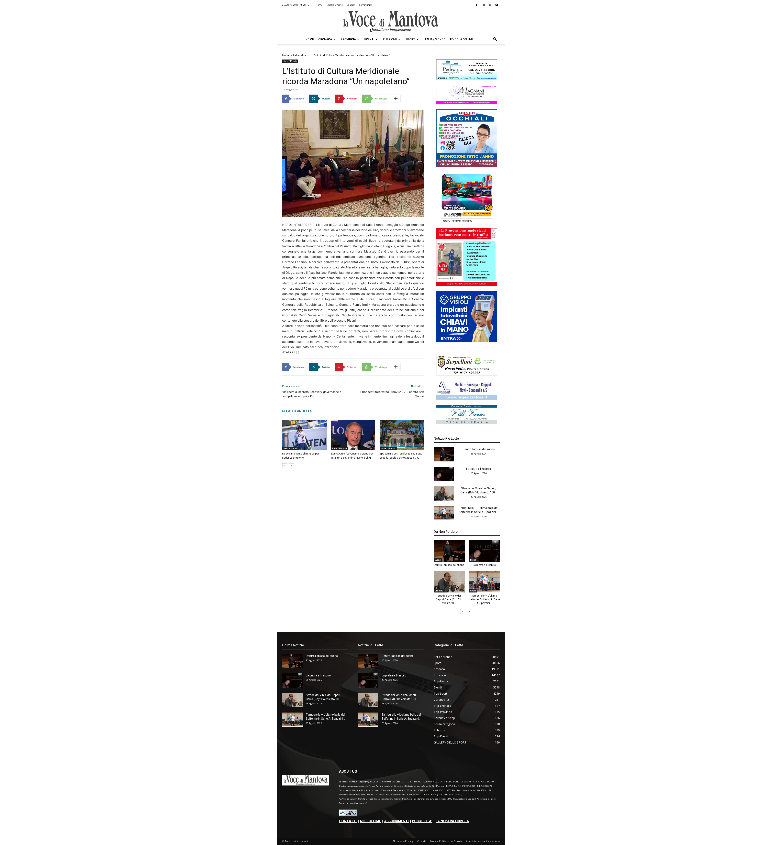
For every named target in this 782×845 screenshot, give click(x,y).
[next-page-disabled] (291, 465)
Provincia (348, 39)
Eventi (369, 39)
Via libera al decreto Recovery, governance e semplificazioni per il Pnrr (311, 394)
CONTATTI (348, 821)
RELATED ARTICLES (297, 411)
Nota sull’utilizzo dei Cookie (446, 841)
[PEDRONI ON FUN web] (466, 79)
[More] (396, 99)
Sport (410, 39)
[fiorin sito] (466, 423)
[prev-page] (284, 465)
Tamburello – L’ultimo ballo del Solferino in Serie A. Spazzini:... (484, 599)
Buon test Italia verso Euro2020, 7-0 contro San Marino (392, 394)
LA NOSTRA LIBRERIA (452, 821)
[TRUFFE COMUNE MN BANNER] (466, 285)
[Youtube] (497, 5)
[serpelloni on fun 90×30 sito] (466, 374)
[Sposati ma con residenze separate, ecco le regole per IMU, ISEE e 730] (402, 435)
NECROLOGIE (370, 821)
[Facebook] (476, 5)
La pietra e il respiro (478, 468)
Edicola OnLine (334, 4)
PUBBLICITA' (422, 821)
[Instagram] (483, 5)
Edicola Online (461, 39)
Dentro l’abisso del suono (479, 449)
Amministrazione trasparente (483, 841)
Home (319, 4)
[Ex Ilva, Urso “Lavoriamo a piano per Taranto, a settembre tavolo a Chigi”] (353, 435)
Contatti (351, 4)
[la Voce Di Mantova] (391, 21)
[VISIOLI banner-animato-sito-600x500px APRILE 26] (466, 341)
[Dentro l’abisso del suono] (444, 454)
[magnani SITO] (466, 103)
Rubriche (390, 39)
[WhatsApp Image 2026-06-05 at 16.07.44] (466, 222)
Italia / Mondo (435, 39)
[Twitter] (490, 5)
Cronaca (325, 39)
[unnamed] (466, 398)
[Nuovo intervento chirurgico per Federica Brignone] (304, 435)
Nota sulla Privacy (403, 841)
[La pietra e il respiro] (444, 474)
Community (365, 4)
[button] (495, 40)
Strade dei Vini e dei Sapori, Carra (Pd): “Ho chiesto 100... (449, 599)
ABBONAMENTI (396, 821)
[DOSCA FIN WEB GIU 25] (466, 166)
